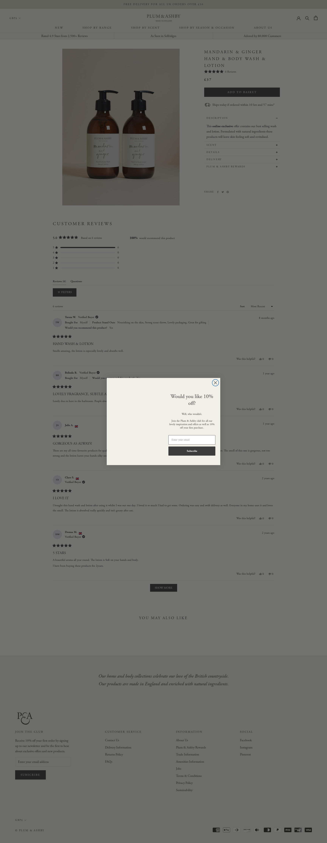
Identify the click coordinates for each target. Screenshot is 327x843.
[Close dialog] (215, 382)
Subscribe (192, 451)
